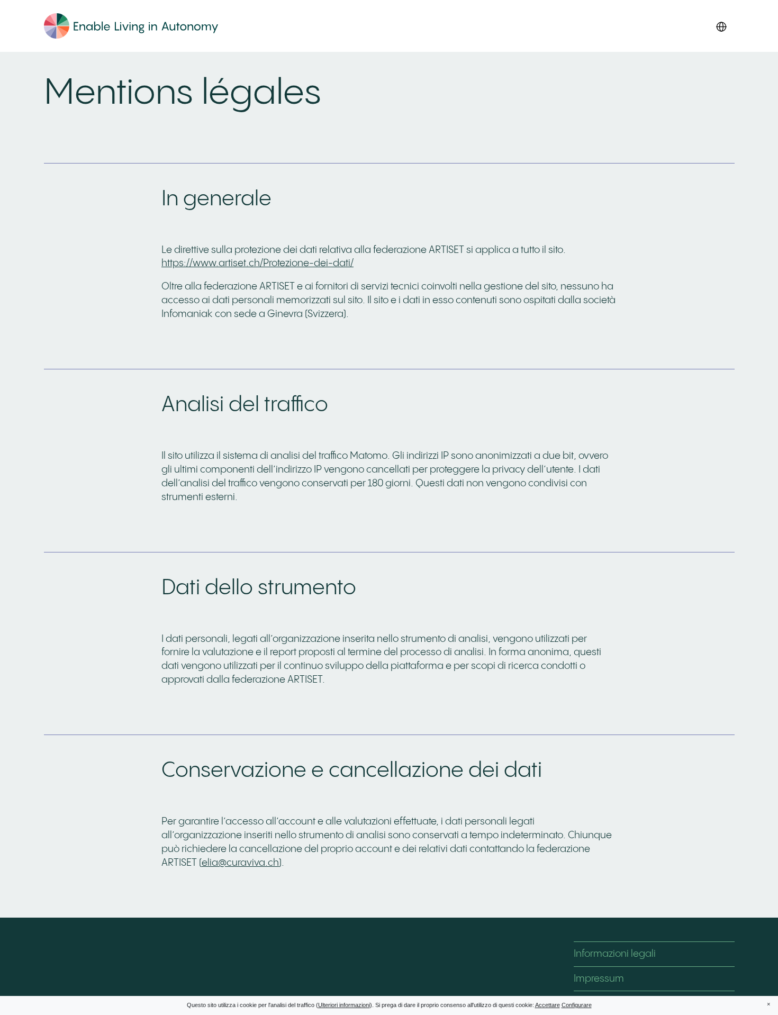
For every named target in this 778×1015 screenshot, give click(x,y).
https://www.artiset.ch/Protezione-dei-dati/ (257, 263)
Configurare (577, 1005)
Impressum (599, 979)
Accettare (547, 1005)
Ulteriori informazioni (344, 1005)
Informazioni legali (615, 954)
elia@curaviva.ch (240, 863)
